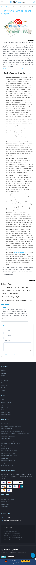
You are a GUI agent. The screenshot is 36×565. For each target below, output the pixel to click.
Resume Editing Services (8, 436)
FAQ (2, 383)
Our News (4, 388)
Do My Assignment (6, 428)
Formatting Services (6, 448)
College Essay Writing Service (9, 446)
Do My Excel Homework (7, 463)
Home (3, 7)
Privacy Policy (5, 501)
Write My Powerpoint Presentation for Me (12, 431)
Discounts (4, 378)
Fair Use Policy (5, 509)
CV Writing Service (6, 438)
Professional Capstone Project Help (11, 426)
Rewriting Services (6, 424)
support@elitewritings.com (12, 520)
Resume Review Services (8, 460)
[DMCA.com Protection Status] (8, 556)
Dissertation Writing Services (9, 455)
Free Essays (4, 407)
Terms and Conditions (7, 499)
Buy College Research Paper (9, 450)
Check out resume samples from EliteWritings (16, 69)
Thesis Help (4, 458)
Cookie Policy (4, 506)
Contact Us (4, 385)
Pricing (3, 375)
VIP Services (4, 400)
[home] (18, 2)
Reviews (3, 373)
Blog (7, 7)
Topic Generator (5, 412)
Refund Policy (5, 504)
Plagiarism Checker (6, 414)
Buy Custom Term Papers (8, 453)
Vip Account (4, 405)
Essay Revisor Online (7, 465)
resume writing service (19, 252)
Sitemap (3, 390)
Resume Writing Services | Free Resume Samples (15, 433)
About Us (3, 370)
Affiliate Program (6, 402)
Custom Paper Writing (7, 441)
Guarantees (4, 380)
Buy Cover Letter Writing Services (10, 443)
